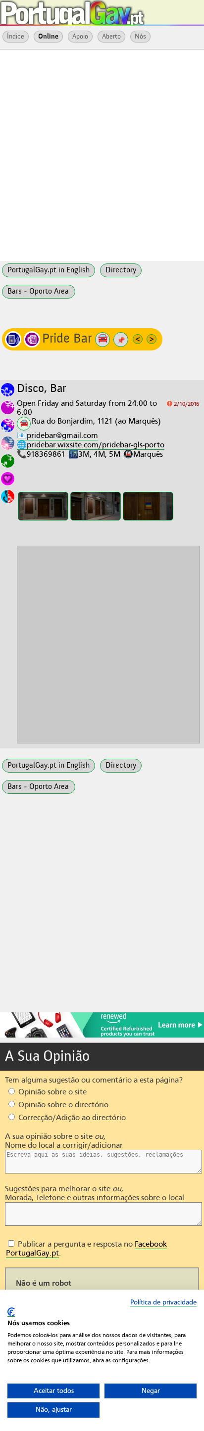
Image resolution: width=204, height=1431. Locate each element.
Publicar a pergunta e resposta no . (86, 1249)
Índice (15, 36)
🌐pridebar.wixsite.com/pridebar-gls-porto (90, 444)
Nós (140, 36)
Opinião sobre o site (51, 1091)
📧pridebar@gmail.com (57, 435)
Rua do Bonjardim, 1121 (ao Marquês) (96, 421)
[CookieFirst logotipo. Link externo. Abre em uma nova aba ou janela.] (11, 1312)
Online (48, 36)
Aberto (111, 36)
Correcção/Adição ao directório (71, 1117)
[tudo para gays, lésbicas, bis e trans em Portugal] (99, 10)
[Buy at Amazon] (102, 1036)
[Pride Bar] (43, 506)
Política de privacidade (163, 1302)
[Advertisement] (102, 154)
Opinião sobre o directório (62, 1104)
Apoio (80, 36)
